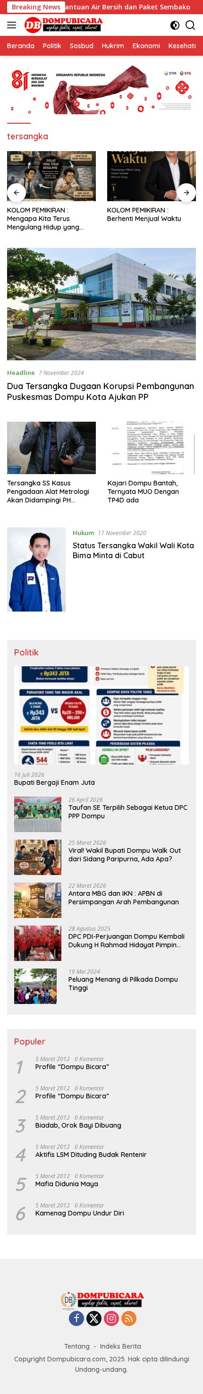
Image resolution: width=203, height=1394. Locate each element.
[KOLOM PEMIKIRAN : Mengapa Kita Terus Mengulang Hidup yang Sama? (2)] (51, 176)
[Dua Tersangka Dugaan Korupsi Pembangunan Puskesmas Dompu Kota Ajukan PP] (101, 304)
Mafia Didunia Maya (66, 1184)
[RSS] (128, 1319)
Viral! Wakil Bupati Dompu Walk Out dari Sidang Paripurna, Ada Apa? (124, 854)
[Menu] (13, 25)
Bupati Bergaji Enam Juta (54, 782)
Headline (21, 372)
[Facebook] (76, 1319)
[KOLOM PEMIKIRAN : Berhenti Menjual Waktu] (151, 176)
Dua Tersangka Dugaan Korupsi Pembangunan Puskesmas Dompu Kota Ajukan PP (100, 391)
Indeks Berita (120, 1346)
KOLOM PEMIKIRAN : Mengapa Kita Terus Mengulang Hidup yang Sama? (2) (43, 219)
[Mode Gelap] (174, 25)
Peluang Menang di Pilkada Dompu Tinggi (123, 983)
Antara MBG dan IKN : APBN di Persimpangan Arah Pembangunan (123, 897)
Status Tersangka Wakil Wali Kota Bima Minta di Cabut (133, 550)
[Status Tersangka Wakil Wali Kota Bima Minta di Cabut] (36, 569)
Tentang (77, 1346)
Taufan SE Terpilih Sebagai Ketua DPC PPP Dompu (127, 811)
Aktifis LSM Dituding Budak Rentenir (91, 1154)
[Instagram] (111, 1319)
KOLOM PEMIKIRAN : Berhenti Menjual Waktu (144, 214)
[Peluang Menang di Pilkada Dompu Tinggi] (35, 986)
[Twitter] (94, 1319)
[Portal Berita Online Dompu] (62, 25)
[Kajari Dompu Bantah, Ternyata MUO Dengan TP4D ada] (152, 448)
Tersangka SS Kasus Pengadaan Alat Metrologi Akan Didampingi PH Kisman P (48, 492)
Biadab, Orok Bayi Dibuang (78, 1125)
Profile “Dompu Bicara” (72, 1066)
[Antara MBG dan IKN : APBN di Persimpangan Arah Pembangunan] (37, 900)
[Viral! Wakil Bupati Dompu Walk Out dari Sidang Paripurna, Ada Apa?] (37, 857)
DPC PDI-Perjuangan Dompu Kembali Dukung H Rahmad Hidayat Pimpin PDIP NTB (126, 940)
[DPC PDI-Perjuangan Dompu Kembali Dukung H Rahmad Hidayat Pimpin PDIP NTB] (37, 943)
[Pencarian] (190, 25)
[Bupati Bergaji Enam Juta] (101, 715)
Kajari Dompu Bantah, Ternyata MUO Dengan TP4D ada (143, 491)
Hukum (83, 532)
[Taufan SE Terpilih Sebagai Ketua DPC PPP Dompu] (37, 814)
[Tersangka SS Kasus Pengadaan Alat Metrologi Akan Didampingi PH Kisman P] (51, 448)
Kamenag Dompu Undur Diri (79, 1213)
